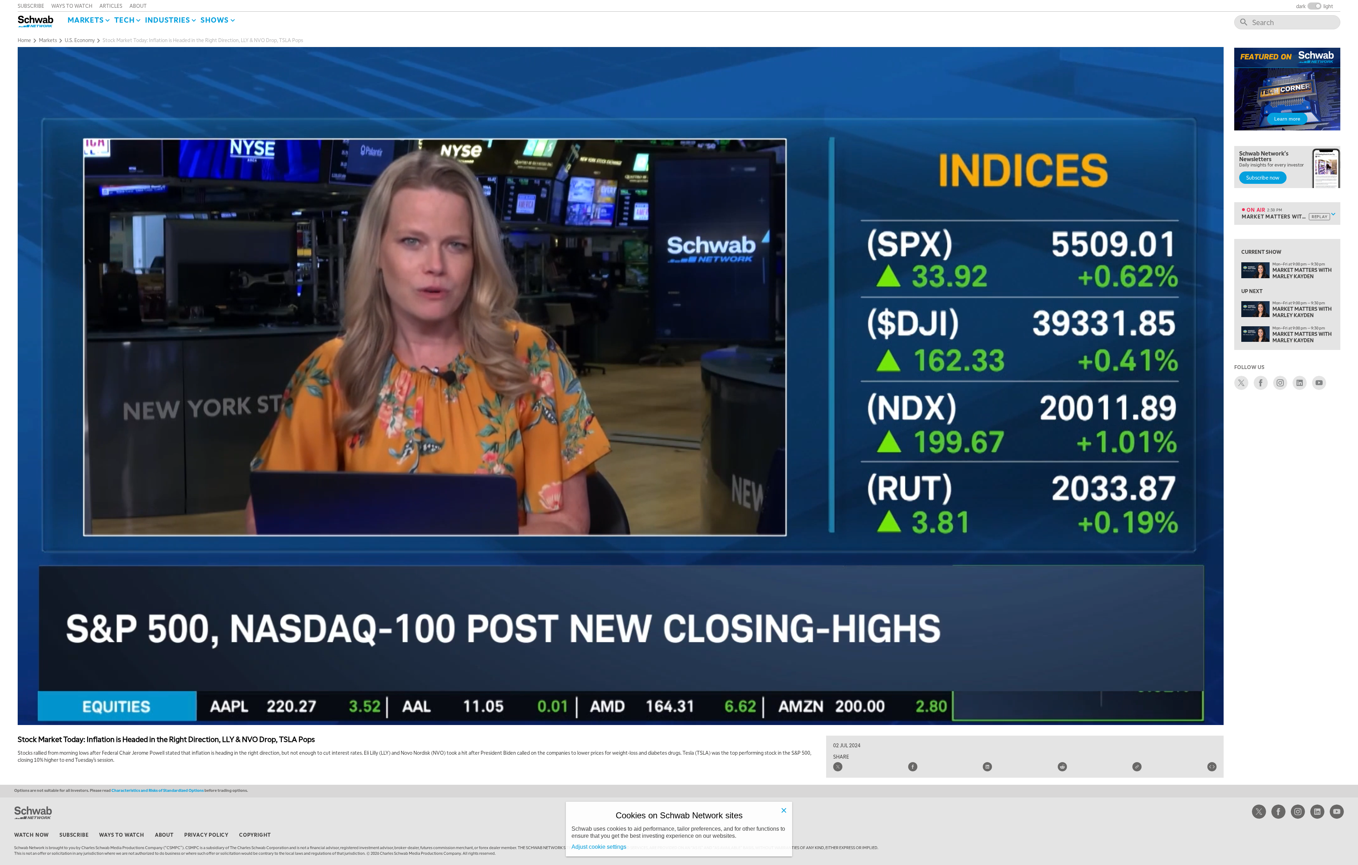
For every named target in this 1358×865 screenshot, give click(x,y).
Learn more (1287, 119)
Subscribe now (1262, 177)
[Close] (784, 810)
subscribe (31, 5)
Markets (86, 19)
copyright (255, 834)
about (138, 5)
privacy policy (206, 834)
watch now (31, 834)
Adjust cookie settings (598, 847)
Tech (124, 19)
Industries (167, 19)
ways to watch (71, 5)
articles (110, 5)
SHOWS (215, 19)
